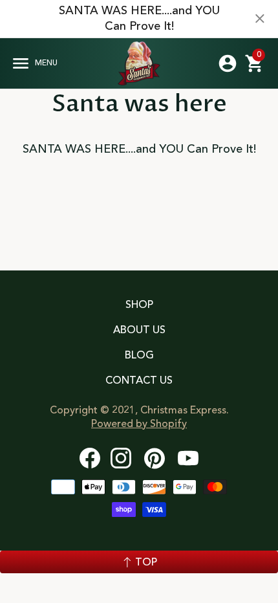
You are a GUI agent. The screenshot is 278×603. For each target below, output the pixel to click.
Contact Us (139, 381)
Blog (139, 356)
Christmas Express (139, 63)
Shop (139, 305)
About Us (139, 330)
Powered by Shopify (139, 424)
